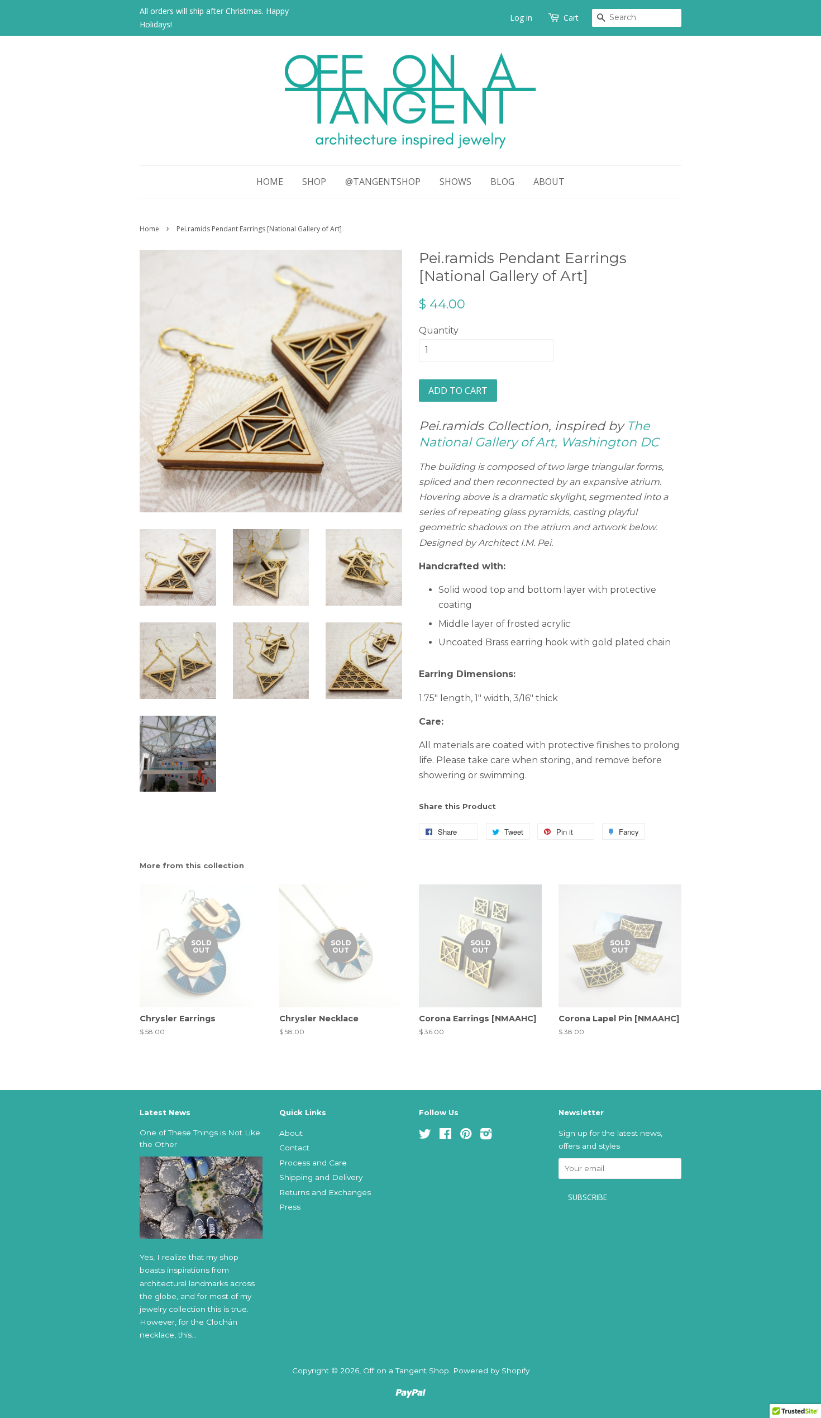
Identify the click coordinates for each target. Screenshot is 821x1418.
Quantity (439, 330)
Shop (314, 181)
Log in (521, 17)
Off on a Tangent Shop (406, 1370)
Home (269, 181)
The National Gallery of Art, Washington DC (539, 434)
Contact (294, 1147)
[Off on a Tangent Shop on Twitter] (425, 1135)
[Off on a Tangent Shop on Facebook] (445, 1135)
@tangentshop (383, 181)
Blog (502, 181)
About (549, 181)
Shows (455, 181)
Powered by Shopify (491, 1370)
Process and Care (313, 1162)
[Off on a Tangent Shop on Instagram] (486, 1135)
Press (289, 1206)
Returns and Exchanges (325, 1192)
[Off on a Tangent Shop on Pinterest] (466, 1135)
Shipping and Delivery (320, 1177)
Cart (571, 17)
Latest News (165, 1112)
